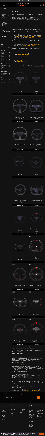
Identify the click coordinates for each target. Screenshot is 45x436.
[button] (37, 66)
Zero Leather (29, 52)
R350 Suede (16, 34)
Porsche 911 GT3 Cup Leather (27, 58)
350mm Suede (31, 36)
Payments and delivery (13, 411)
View (37, 93)
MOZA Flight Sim (31, 422)
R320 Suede (33, 32)
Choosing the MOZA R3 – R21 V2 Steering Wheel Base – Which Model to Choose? (32, 417)
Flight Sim (4, 29)
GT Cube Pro (20, 54)
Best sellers (22, 410)
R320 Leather (38, 32)
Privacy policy (13, 409)
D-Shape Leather (28, 34)
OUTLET (3, 32)
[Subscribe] (38, 397)
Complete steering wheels (5, 16)
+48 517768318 (41, 413)
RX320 (25, 61)
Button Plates (4, 23)
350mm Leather (38, 36)
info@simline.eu (40, 416)
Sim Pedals (4, 17)
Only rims (3, 26)
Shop (2, 10)
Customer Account (3, 416)
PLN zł (17, 3)
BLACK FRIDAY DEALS (6, 31)
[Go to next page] (30, 347)
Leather (29, 37)
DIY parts (3, 25)
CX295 (19, 61)
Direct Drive (4, 14)
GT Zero (26, 53)
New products (22, 409)
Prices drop (22, 407)
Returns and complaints (4, 408)
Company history (12, 415)
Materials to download (4, 418)
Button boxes (4, 24)
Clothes (3, 30)
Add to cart (20, 93)
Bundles (3, 13)
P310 (18, 60)
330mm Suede (19, 36)
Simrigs (3, 22)
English (22, 3)
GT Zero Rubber (32, 53)
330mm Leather (25, 36)
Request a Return (4, 421)
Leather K (38, 44)
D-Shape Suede (22, 34)
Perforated (24, 52)
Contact (21, 412)
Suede (33, 37)
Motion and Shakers (5, 28)
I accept (41, 434)
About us (12, 413)
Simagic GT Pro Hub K (20, 383)
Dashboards (4, 21)
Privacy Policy (26, 434)
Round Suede (19, 52)
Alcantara (29, 43)
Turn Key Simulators (5, 33)
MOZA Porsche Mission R (31, 408)
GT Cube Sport (26, 54)
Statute (12, 407)
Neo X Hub (28, 383)
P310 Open (22, 60)
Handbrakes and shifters (5, 19)
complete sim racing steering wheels (32, 390)
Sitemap (21, 413)
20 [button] (42, 65)
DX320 (22, 61)
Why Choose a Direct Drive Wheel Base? (31, 411)
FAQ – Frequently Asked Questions (4, 412)
